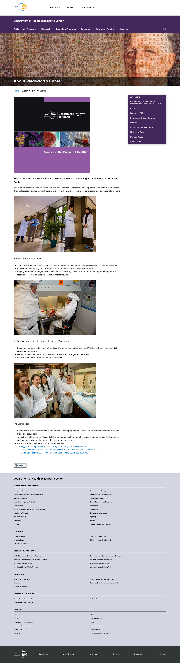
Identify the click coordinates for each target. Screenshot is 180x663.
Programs (138, 654)
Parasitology (18, 520)
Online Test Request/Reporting (101, 502)
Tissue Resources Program (99, 563)
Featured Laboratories (98, 536)
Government (88, 7)
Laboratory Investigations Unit (100, 567)
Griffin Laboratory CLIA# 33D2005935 (70, 453)
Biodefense (94, 509)
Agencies (43, 654)
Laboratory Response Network (24, 502)
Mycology (93, 517)
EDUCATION (19, 574)
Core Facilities (19, 540)
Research (45, 29)
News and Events (138, 132)
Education (85, 29)
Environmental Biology (98, 491)
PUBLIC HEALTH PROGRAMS (26, 486)
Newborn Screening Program (100, 524)
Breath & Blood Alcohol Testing (101, 560)
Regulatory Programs (66, 29)
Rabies (92, 520)
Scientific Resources (21, 544)
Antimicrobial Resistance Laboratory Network (30, 509)
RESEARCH (18, 531)
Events (116, 654)
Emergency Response (21, 491)
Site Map (17, 633)
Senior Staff (135, 142)
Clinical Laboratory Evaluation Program (27, 556)
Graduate (17, 583)
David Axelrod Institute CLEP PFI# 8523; (39, 450)
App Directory (69, 654)
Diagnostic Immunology (98, 513)
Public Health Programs (25, 29)
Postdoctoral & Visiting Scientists (102, 579)
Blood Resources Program (23, 563)
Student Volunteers (20, 587)
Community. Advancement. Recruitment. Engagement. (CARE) (146, 103)
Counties (94, 654)
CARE (92, 615)
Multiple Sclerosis (96, 599)
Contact (16, 618)
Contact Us (135, 109)
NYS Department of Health (99, 633)
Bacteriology (94, 506)
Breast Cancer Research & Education (27, 599)
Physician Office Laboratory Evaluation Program (30, 560)
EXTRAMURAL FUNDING (24, 594)
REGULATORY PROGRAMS (25, 551)
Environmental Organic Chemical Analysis (28, 495)
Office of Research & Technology (101, 540)
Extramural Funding (105, 29)
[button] (164, 29)
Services (55, 7)
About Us (124, 29)
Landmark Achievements (141, 128)
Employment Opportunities (142, 118)
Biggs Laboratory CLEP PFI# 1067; (36, 447)
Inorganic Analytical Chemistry (100, 495)
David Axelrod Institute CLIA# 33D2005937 (78, 450)
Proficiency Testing (97, 498)
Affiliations (135, 97)
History (133, 123)
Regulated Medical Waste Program (26, 567)
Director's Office (137, 113)
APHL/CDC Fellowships (22, 579)
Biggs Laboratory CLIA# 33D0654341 (70, 447)
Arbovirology (18, 506)
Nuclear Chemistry (20, 498)
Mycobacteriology (20, 517)
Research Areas (19, 536)
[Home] (39, 20)
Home (16, 91)
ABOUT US (18, 610)
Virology (17, 524)
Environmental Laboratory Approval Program (105, 556)
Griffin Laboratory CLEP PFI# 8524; (37, 453)
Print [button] (21, 465)
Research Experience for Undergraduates (105, 583)
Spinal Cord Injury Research (23, 602)
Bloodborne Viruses (21, 513)
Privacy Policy (136, 137)
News (70, 7)
